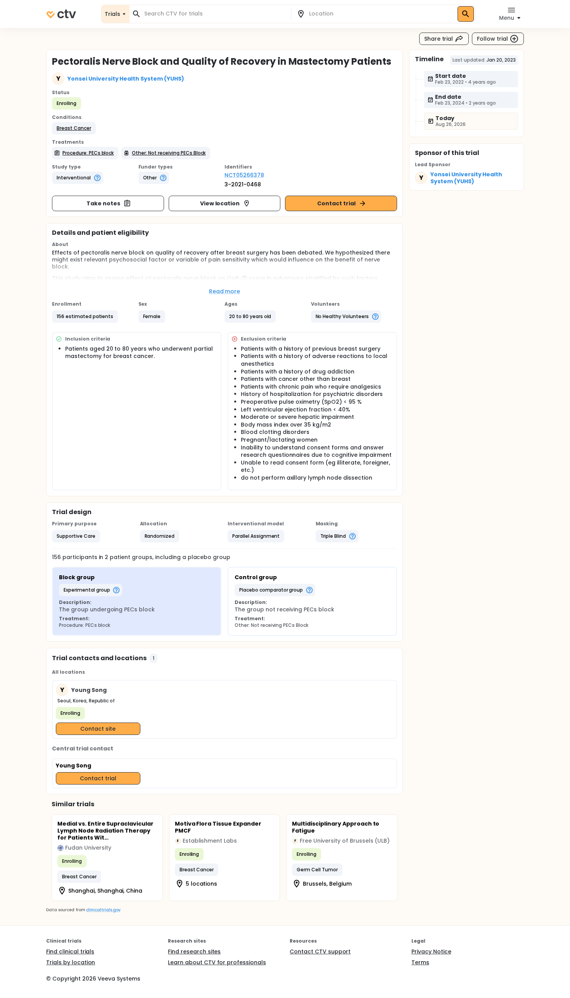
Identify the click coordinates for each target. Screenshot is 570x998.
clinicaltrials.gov (103, 910)
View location (220, 203)
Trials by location (70, 962)
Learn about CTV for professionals (217, 962)
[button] (74, 128)
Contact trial (336, 203)
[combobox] (214, 14)
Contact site (98, 729)
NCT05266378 (244, 175)
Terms (420, 962)
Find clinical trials (70, 951)
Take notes (103, 203)
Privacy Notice (431, 951)
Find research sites (194, 951)
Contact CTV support (320, 951)
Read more (224, 291)
